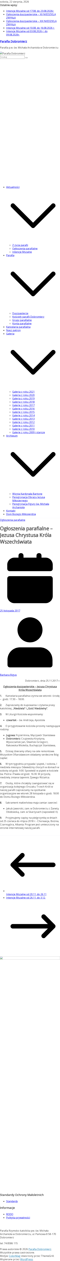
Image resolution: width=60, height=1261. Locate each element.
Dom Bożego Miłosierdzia (21, 514)
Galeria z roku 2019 (23, 398)
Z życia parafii (20, 245)
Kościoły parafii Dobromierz (28, 316)
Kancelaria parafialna (18, 327)
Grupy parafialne (22, 320)
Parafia (10, 255)
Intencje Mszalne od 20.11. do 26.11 (26, 894)
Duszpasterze (20, 313)
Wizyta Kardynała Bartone (27, 493)
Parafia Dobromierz (13, 41)
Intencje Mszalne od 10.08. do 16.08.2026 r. (30, 28)
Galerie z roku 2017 (23, 405)
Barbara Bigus (8, 675)
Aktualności (13, 187)
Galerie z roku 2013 (23, 418)
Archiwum (12, 435)
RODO (9, 1214)
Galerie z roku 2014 (23, 415)
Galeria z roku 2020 (23, 395)
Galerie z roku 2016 (23, 408)
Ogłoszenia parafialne (25, 248)
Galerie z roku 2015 (23, 412)
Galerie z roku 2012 (23, 422)
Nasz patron (13, 330)
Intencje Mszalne (22, 252)
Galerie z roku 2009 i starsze (28, 432)
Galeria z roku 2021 (23, 391)
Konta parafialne (22, 323)
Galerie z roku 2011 (23, 425)
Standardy (12, 1201)
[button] (33, 241)
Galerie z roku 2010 (23, 429)
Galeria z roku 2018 (23, 402)
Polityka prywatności (18, 1217)
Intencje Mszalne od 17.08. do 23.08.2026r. (30, 11)
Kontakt (10, 510)
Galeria (10, 333)
